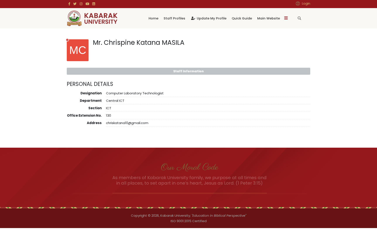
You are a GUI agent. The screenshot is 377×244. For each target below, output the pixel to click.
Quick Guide (242, 18)
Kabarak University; (175, 215)
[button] (302, 3)
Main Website (268, 18)
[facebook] (69, 4)
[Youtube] (87, 4)
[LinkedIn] (93, 4)
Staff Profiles (174, 18)
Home (153, 18)
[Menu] (286, 18)
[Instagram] (81, 4)
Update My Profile (211, 18)
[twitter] (75, 4)
